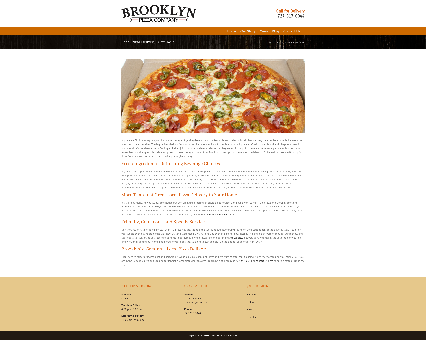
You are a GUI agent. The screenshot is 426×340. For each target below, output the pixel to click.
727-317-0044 (291, 16)
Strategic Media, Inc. (211, 335)
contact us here (264, 260)
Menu (252, 302)
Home (252, 294)
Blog (251, 309)
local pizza (237, 237)
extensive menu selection (220, 214)
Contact (253, 317)
